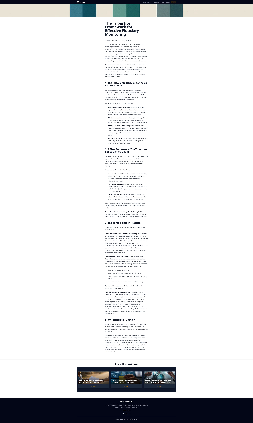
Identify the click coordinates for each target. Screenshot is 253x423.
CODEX (173, 2)
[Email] (129, 413)
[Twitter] (123, 413)
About (162, 2)
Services (149, 2)
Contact (168, 2)
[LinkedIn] (126, 413)
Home (144, 2)
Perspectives (156, 2)
